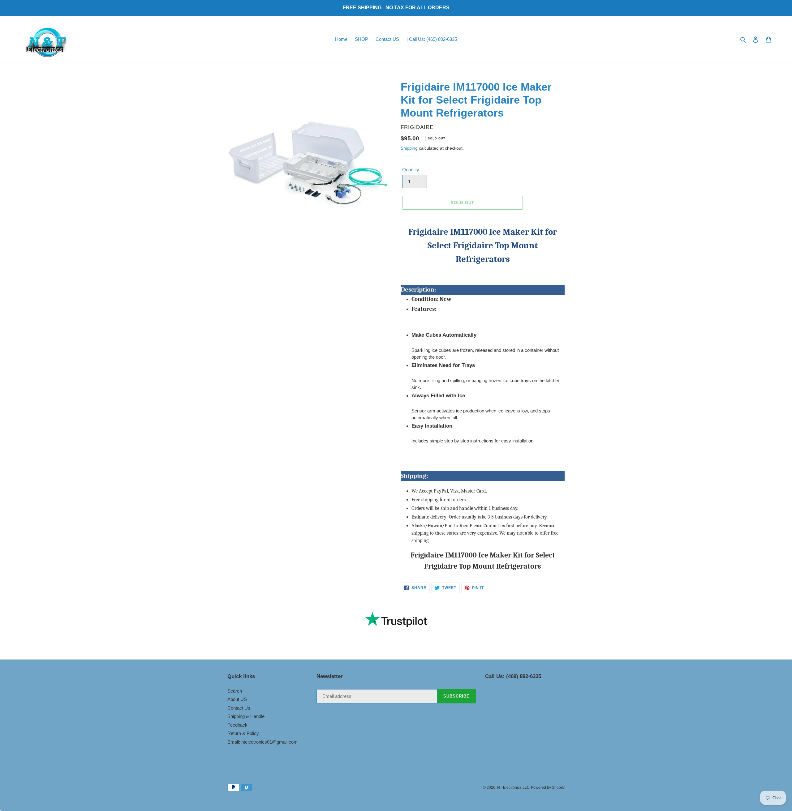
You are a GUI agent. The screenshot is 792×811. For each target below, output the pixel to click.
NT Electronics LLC (513, 787)
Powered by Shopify (548, 787)
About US (237, 699)
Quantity (410, 169)
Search (234, 691)
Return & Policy (243, 733)
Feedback (237, 725)
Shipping (409, 148)
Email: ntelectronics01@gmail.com (262, 742)
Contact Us (238, 708)
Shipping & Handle (246, 716)
